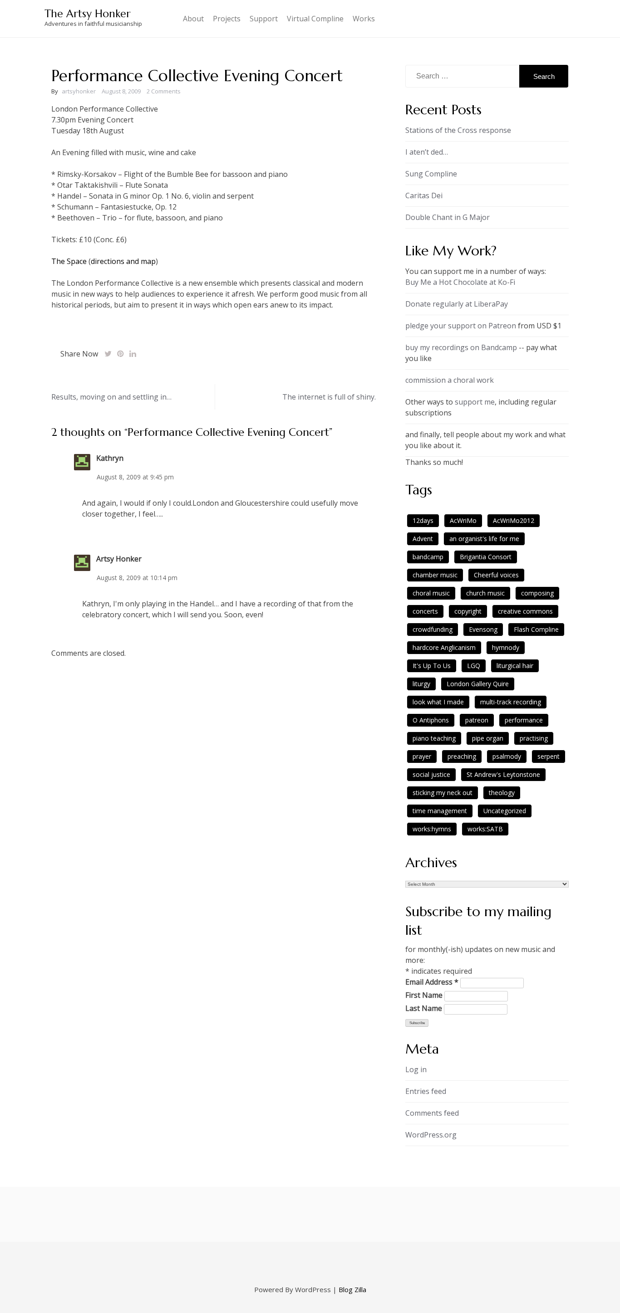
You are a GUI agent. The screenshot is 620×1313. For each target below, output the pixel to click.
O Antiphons (431, 720)
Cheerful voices (496, 575)
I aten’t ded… (426, 152)
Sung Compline (431, 174)
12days (423, 520)
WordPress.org (431, 1135)
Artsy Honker (119, 559)
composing (537, 593)
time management (440, 810)
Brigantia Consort (486, 556)
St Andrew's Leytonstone (503, 774)
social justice (431, 774)
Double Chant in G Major (447, 217)
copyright (468, 611)
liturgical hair (515, 665)
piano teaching (434, 738)
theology (502, 792)
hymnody (505, 647)
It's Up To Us (432, 665)
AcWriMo (463, 520)
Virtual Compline (315, 19)
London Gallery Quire (478, 683)
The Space (69, 261)
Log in (416, 1069)
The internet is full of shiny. (329, 397)
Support (264, 19)
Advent (423, 538)
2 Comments (164, 91)
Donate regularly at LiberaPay (456, 304)
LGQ (473, 665)
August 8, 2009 (121, 91)
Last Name (423, 1008)
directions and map (123, 261)
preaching (462, 756)
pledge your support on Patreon (460, 326)
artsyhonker (79, 91)
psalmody (506, 756)
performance (524, 720)
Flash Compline (536, 629)
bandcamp (428, 556)
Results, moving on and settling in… (111, 397)
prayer (422, 756)
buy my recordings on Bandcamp (461, 347)
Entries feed (425, 1091)
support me (475, 402)
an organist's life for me (484, 538)
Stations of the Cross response (458, 130)
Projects (227, 19)
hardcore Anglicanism (444, 647)
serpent (548, 756)
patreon (476, 720)
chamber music (435, 575)
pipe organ (487, 738)
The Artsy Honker (87, 13)
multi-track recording (510, 702)
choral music (431, 593)
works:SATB (485, 829)
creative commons (525, 611)
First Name (424, 995)
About (193, 19)
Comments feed (432, 1113)
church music (485, 593)
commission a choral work (449, 380)
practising (534, 738)
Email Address (431, 982)
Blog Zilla (352, 1289)
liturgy (421, 683)
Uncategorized (504, 810)
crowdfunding (433, 629)
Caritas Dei (424, 195)
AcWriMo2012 (513, 520)
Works (364, 19)
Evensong (483, 629)
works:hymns (432, 829)
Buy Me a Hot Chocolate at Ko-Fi (460, 282)
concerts (425, 611)
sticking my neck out (442, 792)
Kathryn (109, 458)
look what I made (438, 702)
